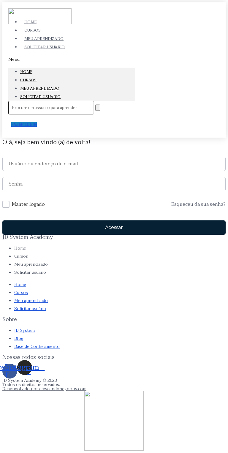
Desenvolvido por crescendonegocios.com (44, 388)
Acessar (114, 227)
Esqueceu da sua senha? (198, 204)
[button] (71, 59)
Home (26, 72)
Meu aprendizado (39, 88)
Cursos (28, 80)
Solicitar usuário (44, 47)
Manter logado (28, 204)
